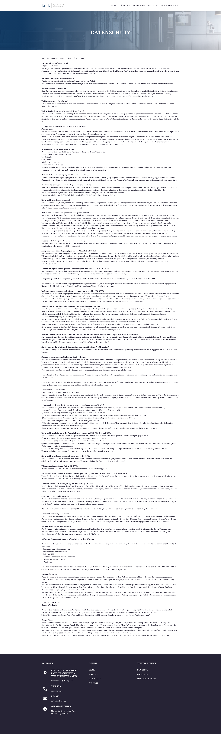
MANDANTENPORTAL (146, 679)
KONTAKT (93, 683)
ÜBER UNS (93, 674)
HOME (92, 670)
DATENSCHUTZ (144, 674)
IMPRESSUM (142, 670)
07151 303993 (56, 691)
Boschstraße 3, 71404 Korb (62, 681)
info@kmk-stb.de (58, 701)
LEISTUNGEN (95, 679)
